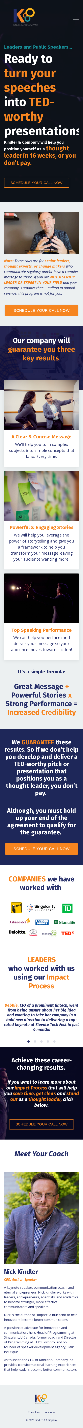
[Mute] (60, 251)
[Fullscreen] (75, 251)
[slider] (37, 251)
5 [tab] (54, 1042)
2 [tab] (35, 1042)
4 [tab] (48, 1042)
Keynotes (50, 1412)
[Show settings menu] (68, 251)
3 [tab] (41, 1042)
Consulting (34, 1412)
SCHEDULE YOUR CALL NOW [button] (36, 183)
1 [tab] (29, 1042)
